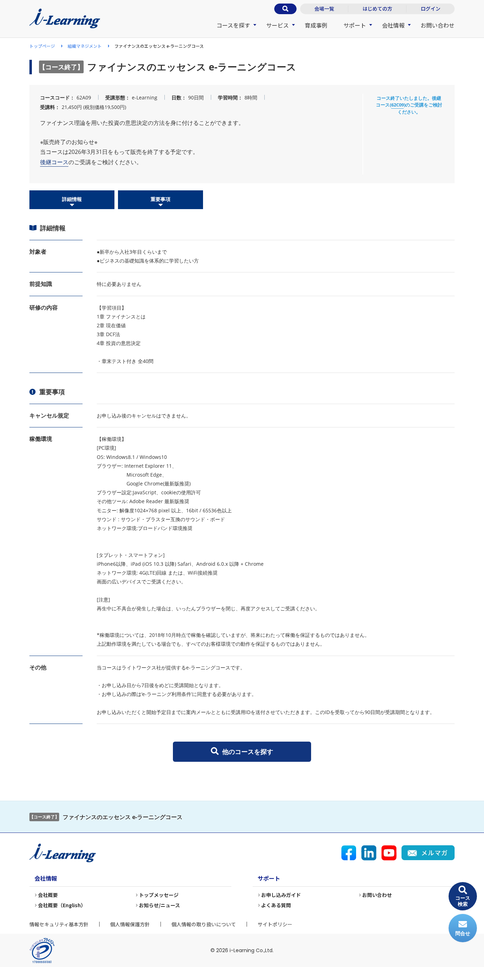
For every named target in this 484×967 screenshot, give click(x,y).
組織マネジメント (85, 46)
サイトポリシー (275, 924)
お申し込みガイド (281, 894)
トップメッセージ (159, 894)
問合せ (462, 933)
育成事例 (316, 25)
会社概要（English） (62, 905)
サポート (354, 25)
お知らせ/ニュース (159, 905)
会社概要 (48, 894)
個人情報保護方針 (130, 924)
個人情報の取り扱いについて (203, 924)
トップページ (42, 46)
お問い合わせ (438, 25)
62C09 (397, 105)
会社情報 (393, 25)
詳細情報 (72, 199)
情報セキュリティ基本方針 (59, 924)
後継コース (54, 162)
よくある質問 (276, 905)
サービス (277, 25)
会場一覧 (324, 8)
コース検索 (462, 900)
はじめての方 (377, 8)
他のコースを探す (247, 751)
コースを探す (233, 25)
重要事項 (160, 199)
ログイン (430, 8)
